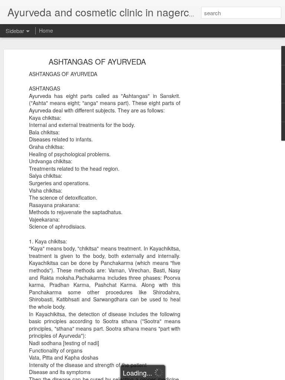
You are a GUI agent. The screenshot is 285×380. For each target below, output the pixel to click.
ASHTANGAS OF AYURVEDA (97, 61)
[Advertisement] (221, 176)
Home (46, 30)
